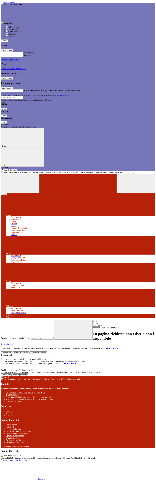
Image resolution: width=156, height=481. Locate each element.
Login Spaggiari (63, 95)
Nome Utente (29, 53)
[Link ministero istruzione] (12, 4)
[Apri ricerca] (136, 183)
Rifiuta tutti (21, 353)
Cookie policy (11, 425)
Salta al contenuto (8, 2)
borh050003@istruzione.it (31, 397)
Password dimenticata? (10, 60)
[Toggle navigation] (20, 183)
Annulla (4, 170)
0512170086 (14, 395)
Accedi (4, 41)
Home (95, 321)
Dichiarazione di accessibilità (17, 433)
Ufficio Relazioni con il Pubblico (18, 431)
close (4, 194)
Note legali (10, 427)
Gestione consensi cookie (15, 440)
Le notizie (96, 326)
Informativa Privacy (13, 429)
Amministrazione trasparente (17, 442)
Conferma (13, 170)
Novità (95, 323)
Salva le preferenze (20, 375)
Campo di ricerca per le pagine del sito (15, 338)
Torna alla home (7, 344)
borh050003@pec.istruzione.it (31, 399)
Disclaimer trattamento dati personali (15, 460)
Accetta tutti (38, 353)
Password (27, 55)
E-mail (26, 90)
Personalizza (6, 353)
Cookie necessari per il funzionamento (16, 370)
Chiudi (4, 109)
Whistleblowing (12, 438)
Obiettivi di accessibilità (15, 436)
